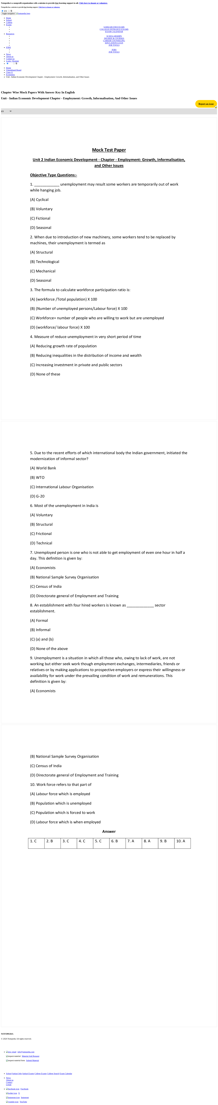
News (8, 54)
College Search (53, 1073)
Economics (10, 75)
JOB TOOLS (114, 45)
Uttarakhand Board (13, 70)
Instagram (25, 1097)
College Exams (40, 1073)
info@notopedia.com (26, 1052)
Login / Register (12, 61)
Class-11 (9, 72)
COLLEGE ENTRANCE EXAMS (114, 29)
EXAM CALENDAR (114, 31)
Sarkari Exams (28, 1073)
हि (11, 11)
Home (8, 18)
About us (9, 56)
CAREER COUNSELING (114, 41)
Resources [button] (10, 34)
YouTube (23, 1102)
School (9, 20)
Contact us (10, 59)
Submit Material (32, 1060)
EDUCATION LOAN (114, 43)
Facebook (24, 1089)
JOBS (114, 50)
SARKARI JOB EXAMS (114, 27)
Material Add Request (30, 1056)
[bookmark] (216, 107)
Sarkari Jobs (17, 1073)
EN (5, 11)
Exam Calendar (66, 1073)
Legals (8, 1085)
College (9, 22)
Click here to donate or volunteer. (93, 3)
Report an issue (206, 104)
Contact (9, 1082)
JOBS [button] (8, 47)
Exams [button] (8, 25)
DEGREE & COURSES (114, 38)
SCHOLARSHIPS (114, 36)
